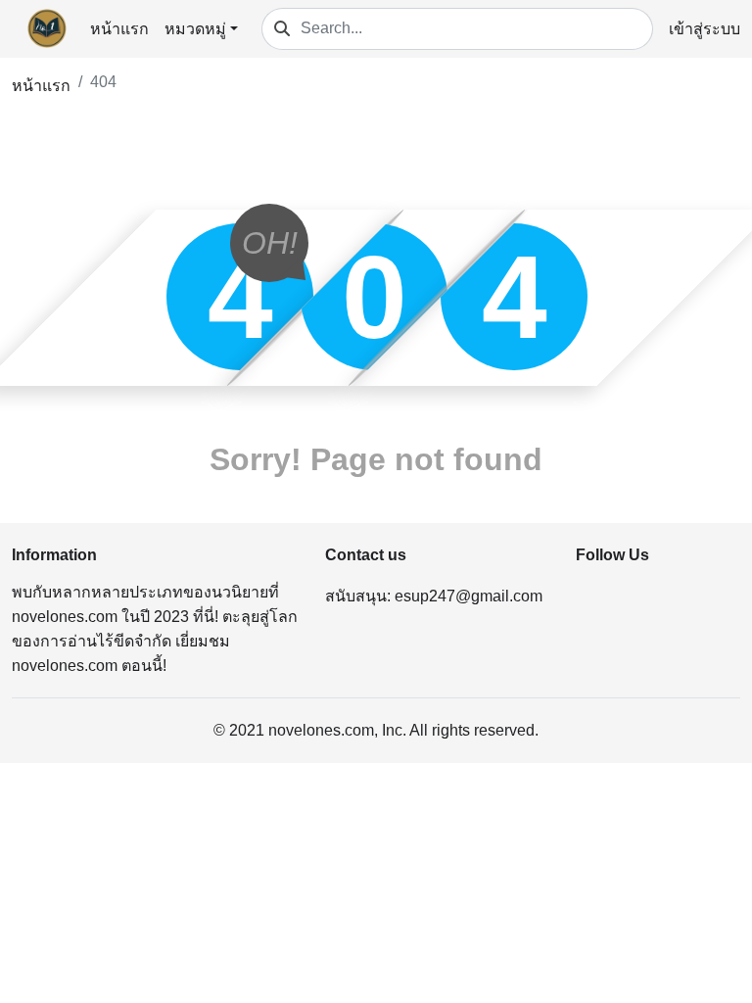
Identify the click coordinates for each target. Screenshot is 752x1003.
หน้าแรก (119, 29)
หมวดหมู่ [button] (195, 29)
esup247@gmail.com (468, 596)
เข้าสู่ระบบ (704, 29)
